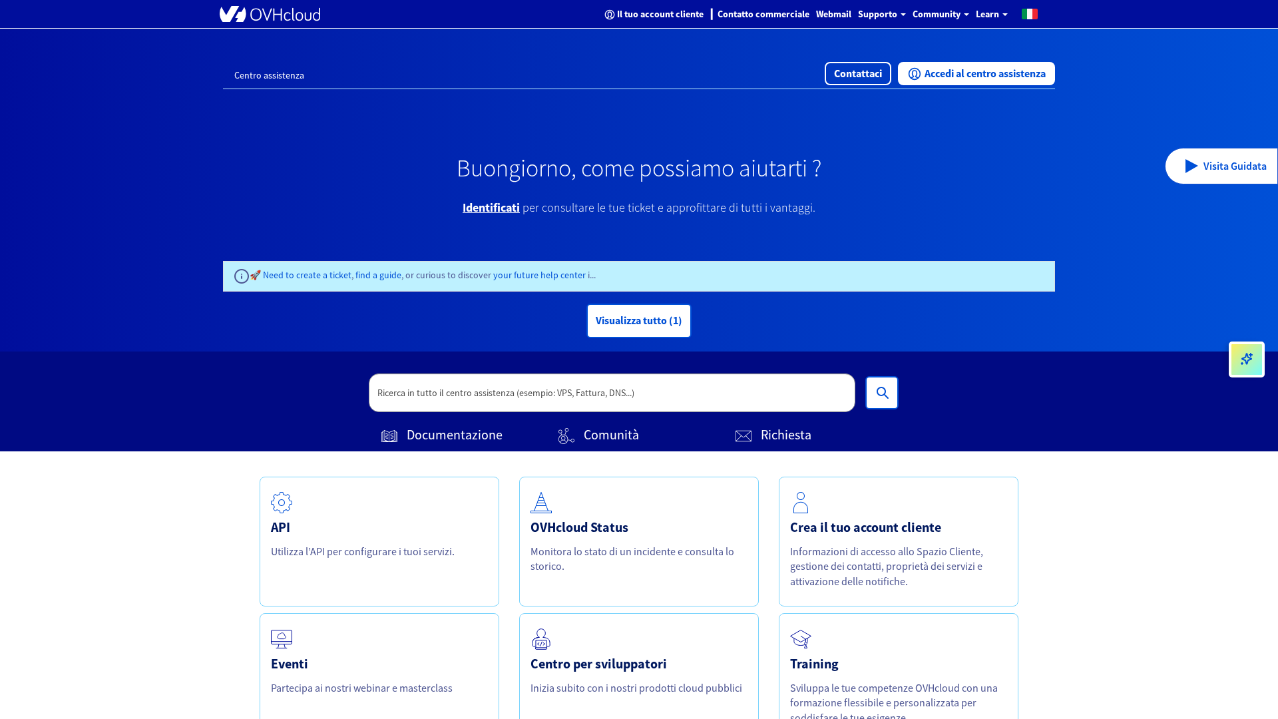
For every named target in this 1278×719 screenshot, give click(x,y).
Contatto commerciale (763, 14)
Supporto (878, 14)
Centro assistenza (269, 75)
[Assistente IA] (1247, 359)
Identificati (491, 207)
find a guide (378, 275)
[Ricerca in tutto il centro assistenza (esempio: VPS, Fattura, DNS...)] (882, 392)
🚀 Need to (273, 275)
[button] (1029, 13)
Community (937, 14)
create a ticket (323, 275)
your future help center (540, 275)
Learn (988, 14)
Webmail (833, 14)
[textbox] (612, 392)
